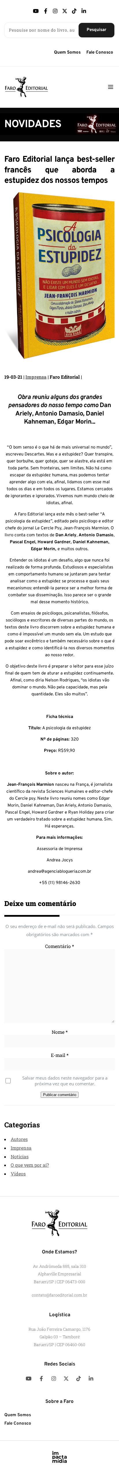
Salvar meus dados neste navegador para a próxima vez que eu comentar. (64, 1080)
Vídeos (18, 1174)
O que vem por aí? (30, 1165)
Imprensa (36, 377)
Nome (60, 1032)
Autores (19, 1139)
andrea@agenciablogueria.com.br (59, 871)
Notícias (20, 1156)
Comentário (59, 946)
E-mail (59, 1055)
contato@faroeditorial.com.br (59, 1295)
